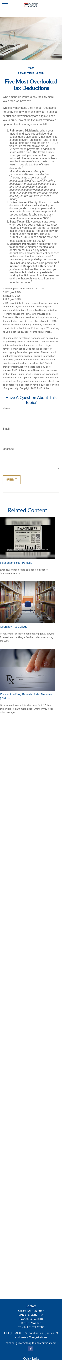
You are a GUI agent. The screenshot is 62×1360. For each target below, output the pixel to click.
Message (8, 448)
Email (6, 428)
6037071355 (36, 1315)
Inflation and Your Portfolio (16, 562)
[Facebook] (30, 1348)
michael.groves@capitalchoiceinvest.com (31, 1343)
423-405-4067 (35, 1310)
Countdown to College (13, 626)
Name (6, 408)
